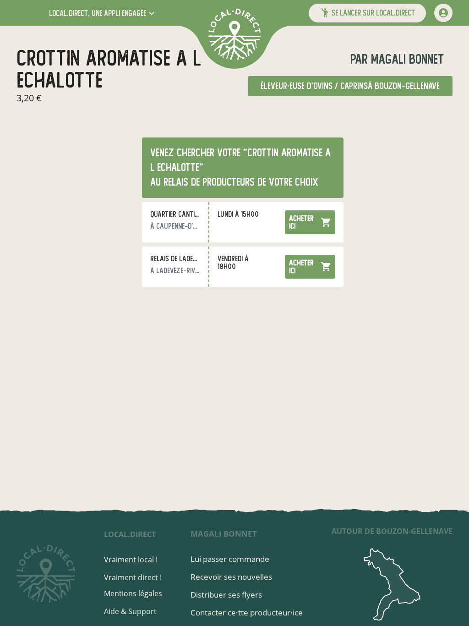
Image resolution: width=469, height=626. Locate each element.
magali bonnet (406, 59)
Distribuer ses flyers (226, 594)
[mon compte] (443, 13)
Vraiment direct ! (133, 577)
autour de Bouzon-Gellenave (392, 531)
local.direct (130, 534)
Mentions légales (133, 593)
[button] (103, 13)
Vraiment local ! (131, 560)
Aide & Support (130, 611)
